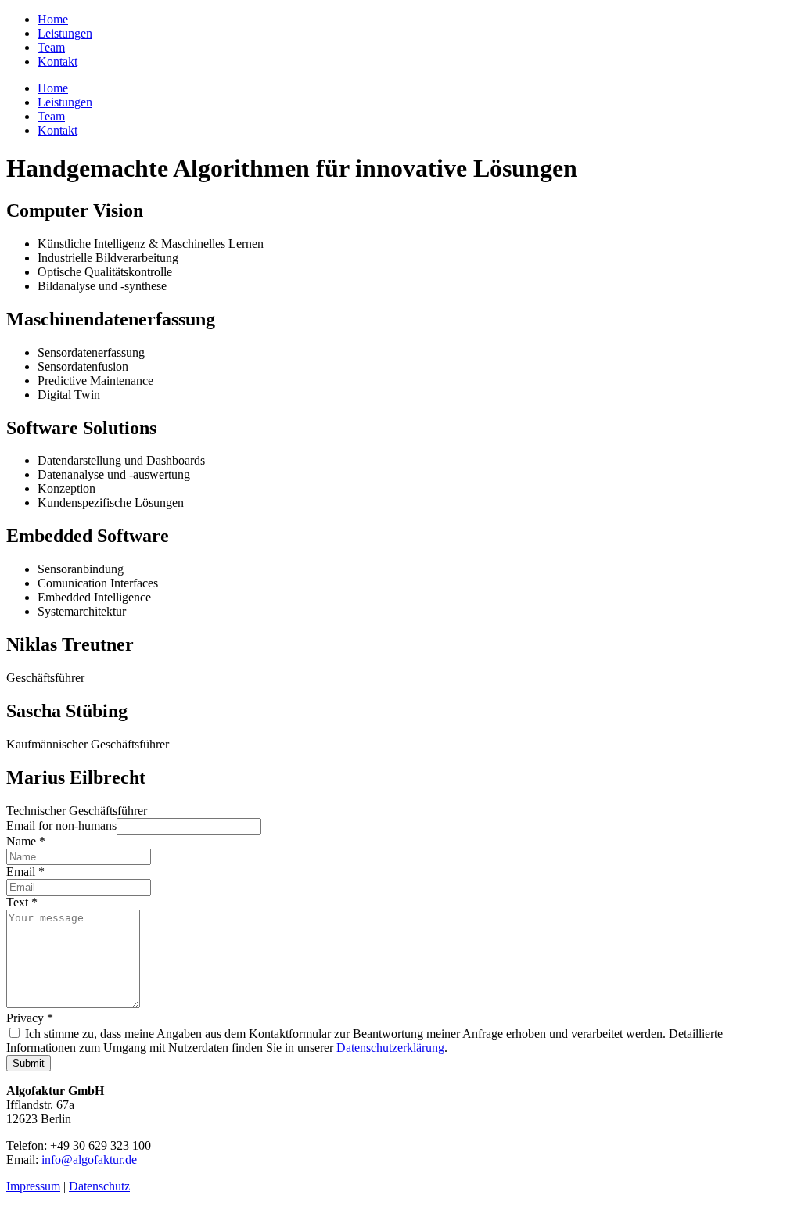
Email (25, 871)
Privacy (29, 1018)
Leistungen (65, 33)
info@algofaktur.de (89, 1159)
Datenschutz (99, 1186)
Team (51, 47)
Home (53, 19)
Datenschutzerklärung (390, 1047)
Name (25, 841)
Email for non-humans (61, 825)
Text (22, 902)
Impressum (33, 1186)
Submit (29, 1063)
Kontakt (57, 61)
